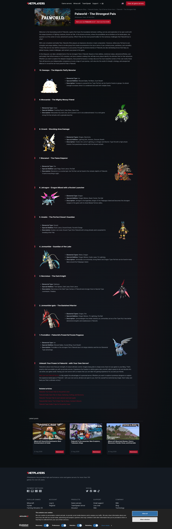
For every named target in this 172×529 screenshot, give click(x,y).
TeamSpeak (86, 3)
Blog (117, 505)
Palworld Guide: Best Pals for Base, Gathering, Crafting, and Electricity (61, 395)
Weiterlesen (59, 452)
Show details (105, 525)
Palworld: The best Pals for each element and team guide (57, 398)
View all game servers (136, 3)
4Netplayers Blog (80, 9)
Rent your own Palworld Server (49, 375)
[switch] (63, 525)
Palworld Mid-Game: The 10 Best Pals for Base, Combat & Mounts (60, 401)
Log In (51, 503)
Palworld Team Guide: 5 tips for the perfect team (54, 404)
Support (95, 3)
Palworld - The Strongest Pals (126, 9)
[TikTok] (99, 491)
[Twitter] (88, 491)
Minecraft (77, 3)
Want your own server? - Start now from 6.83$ (92, 22)
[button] (101, 3)
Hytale (29, 505)
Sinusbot (74, 508)
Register (52, 505)
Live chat (96, 505)
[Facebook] (92, 491)
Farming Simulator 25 (35, 508)
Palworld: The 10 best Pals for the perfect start (54, 392)
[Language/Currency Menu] (122, 3)
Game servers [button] (67, 3)
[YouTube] (96, 491)
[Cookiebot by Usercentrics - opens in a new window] (24, 525)
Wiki (95, 508)
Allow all (145, 513)
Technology (120, 508)
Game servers (76, 503)
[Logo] (36, 3)
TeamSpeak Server (78, 505)
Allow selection (145, 519)
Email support (98, 503)
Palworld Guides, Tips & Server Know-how (101, 9)
